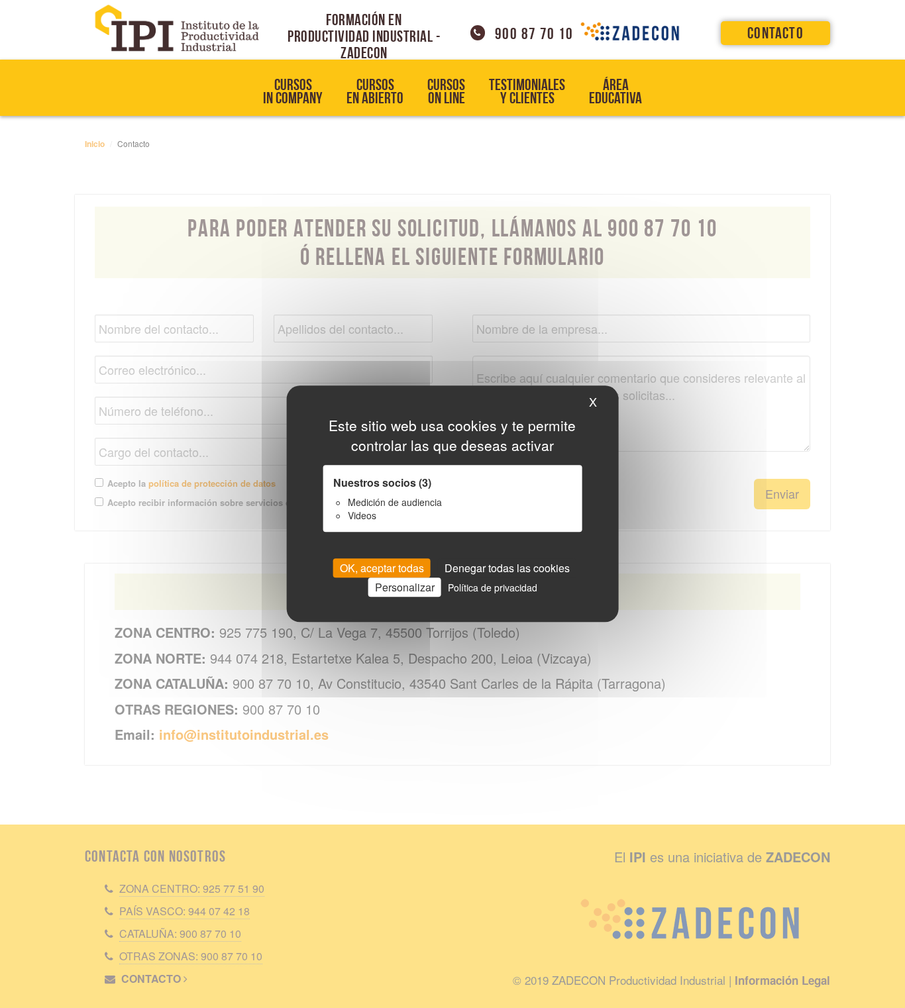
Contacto (775, 33)
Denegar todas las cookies (507, 568)
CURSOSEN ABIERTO (374, 91)
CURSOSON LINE (446, 91)
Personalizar (405, 587)
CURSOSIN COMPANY (293, 91)
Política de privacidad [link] (492, 588)
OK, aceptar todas (382, 568)
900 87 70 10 (534, 33)
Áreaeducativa (615, 91)
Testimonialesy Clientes (527, 91)
